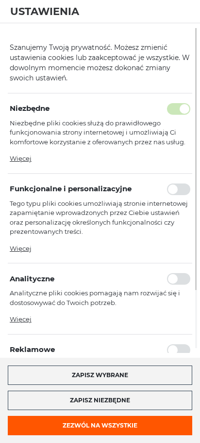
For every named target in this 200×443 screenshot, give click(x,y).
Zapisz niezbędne (100, 400)
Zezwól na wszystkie (100, 425)
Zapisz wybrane (100, 375)
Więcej (21, 158)
